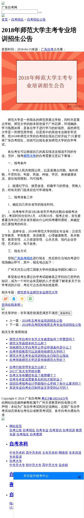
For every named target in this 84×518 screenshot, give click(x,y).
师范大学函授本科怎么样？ (28, 343)
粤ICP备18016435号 (54, 398)
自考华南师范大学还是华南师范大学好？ (37, 359)
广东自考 (47, 49)
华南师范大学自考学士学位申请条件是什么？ (40, 347)
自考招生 (17, 19)
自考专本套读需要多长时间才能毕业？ (36, 379)
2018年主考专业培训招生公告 (42, 320)
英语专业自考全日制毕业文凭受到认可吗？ (39, 387)
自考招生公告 (36, 19)
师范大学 (51, 292)
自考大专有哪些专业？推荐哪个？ (32, 375)
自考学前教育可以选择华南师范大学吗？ (37, 351)
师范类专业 (25, 292)
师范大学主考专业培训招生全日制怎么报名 (39, 355)
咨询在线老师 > (12, 304)
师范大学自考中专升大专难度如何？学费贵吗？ (42, 339)
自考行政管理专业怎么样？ (28, 367)
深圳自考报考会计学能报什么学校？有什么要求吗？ (45, 383)
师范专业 (39, 292)
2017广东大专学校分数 (25, 371)
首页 (5, 19)
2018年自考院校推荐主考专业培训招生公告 (51, 324)
